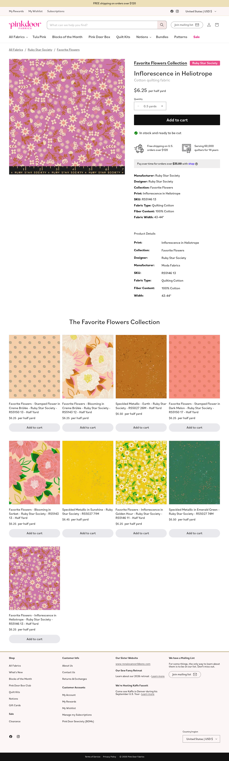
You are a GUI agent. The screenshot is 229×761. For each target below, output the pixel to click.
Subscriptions (55, 11)
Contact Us (68, 672)
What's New (16, 672)
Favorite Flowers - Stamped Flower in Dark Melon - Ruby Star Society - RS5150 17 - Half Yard (194, 408)
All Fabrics (16, 49)
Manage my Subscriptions (77, 714)
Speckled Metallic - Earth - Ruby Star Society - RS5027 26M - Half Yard (141, 406)
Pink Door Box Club (20, 685)
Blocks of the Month (20, 678)
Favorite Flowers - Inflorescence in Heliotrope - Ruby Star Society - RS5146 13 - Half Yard (32, 619)
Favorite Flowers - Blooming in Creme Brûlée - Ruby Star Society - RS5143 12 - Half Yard (86, 408)
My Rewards (16, 11)
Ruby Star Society (40, 49)
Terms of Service (92, 756)
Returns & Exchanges (74, 678)
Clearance (15, 721)
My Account (69, 695)
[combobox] (107, 25)
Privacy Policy (109, 756)
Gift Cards (15, 705)
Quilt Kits (14, 692)
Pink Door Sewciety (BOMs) (78, 721)
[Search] (162, 25)
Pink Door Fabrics (136, 756)
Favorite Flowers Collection (160, 63)
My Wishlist (35, 11)
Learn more (158, 676)
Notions (13, 698)
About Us (67, 665)
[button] (18, 36)
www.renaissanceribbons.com (133, 663)
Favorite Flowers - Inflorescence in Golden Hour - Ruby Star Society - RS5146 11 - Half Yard (139, 513)
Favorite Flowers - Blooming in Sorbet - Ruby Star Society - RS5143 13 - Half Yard (34, 513)
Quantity (138, 98)
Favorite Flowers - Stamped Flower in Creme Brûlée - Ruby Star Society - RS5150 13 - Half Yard (34, 408)
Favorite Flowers (68, 49)
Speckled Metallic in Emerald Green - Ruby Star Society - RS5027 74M (194, 511)
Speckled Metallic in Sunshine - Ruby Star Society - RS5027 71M (87, 511)
